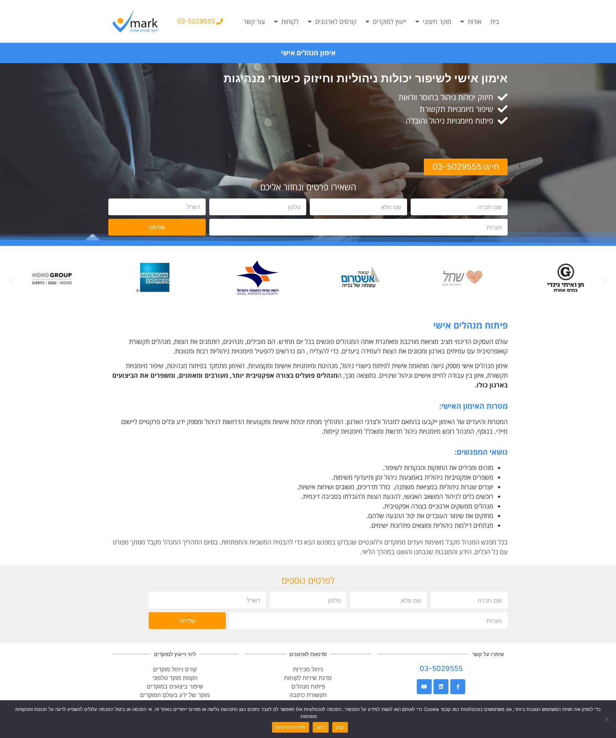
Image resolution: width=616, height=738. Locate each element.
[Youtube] (424, 686)
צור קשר (254, 21)
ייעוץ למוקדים (389, 21)
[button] (10, 281)
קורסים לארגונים (335, 21)
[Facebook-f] (457, 686)
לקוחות (290, 21)
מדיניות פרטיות (291, 727)
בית (494, 21)
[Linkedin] (440, 686)
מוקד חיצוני (437, 21)
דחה (320, 727)
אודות (474, 21)
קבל (340, 727)
